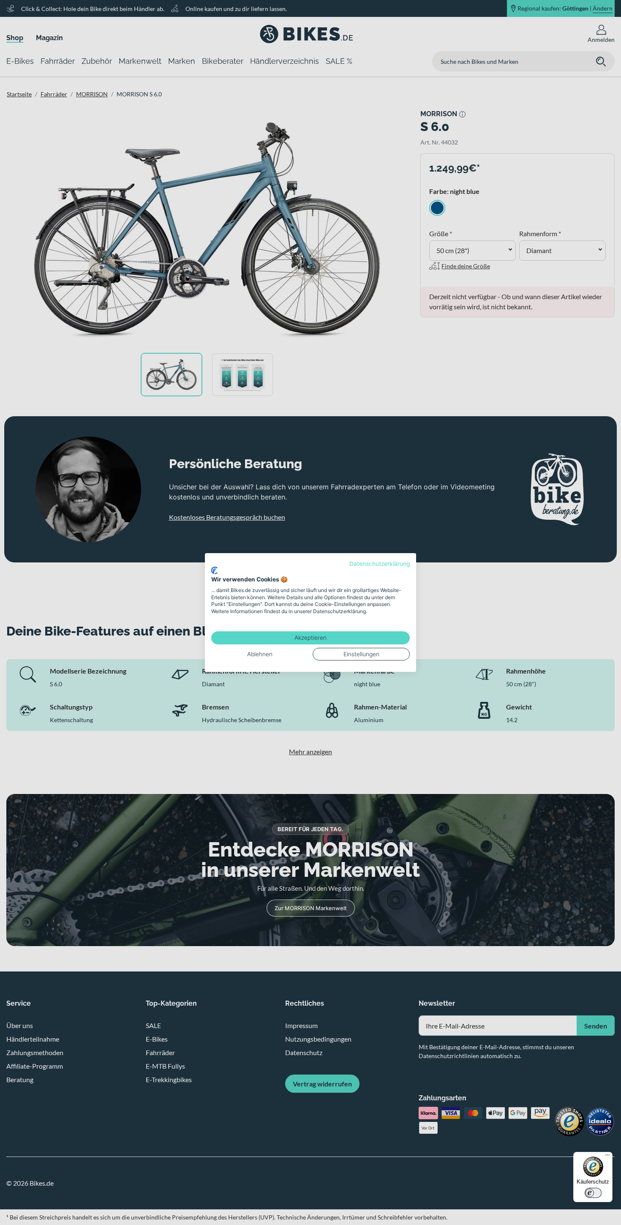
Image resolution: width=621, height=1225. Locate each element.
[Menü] (607, 1157)
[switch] (593, 1193)
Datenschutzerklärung (379, 563)
